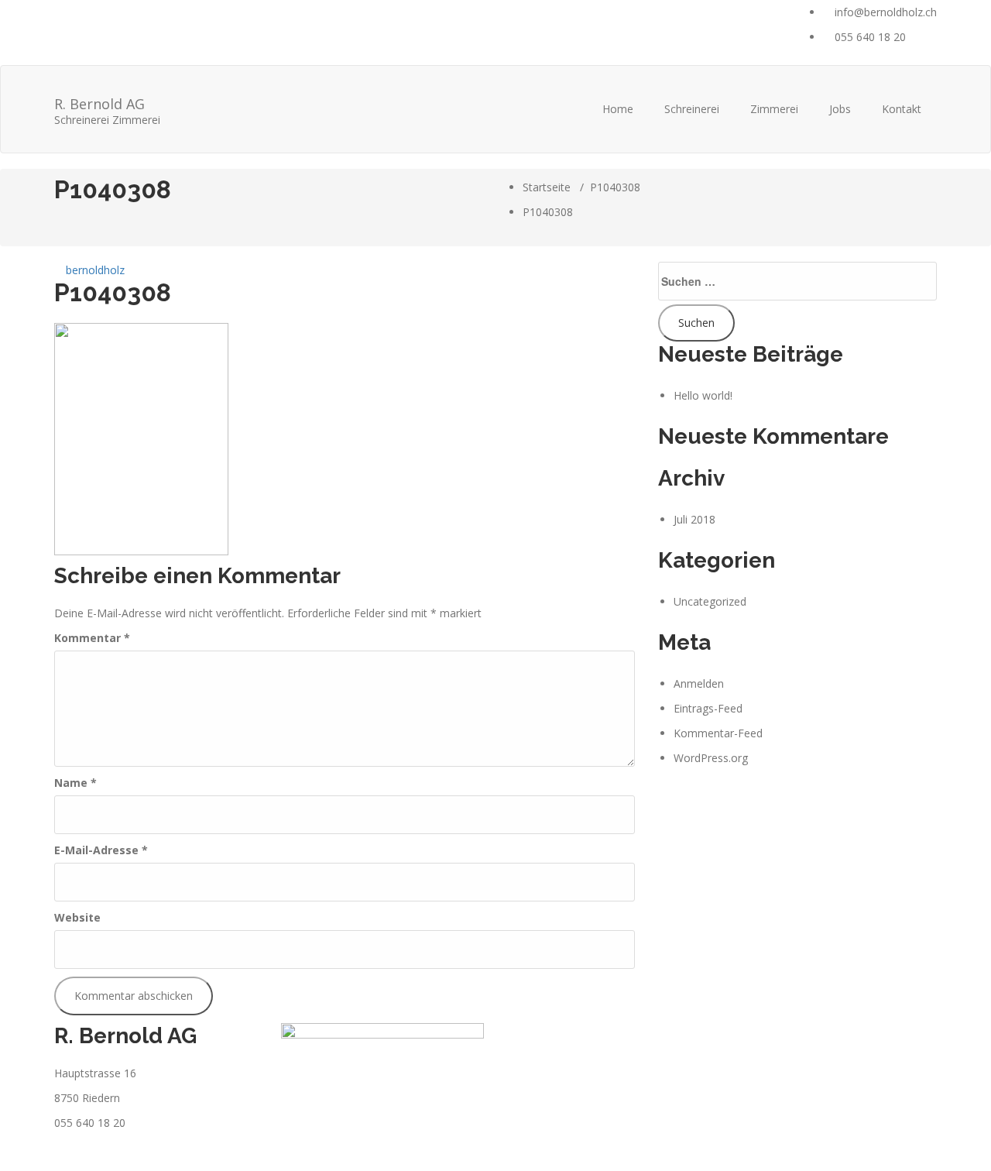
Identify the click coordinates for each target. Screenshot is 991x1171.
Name (75, 782)
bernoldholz (94, 270)
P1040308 (615, 187)
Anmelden (699, 683)
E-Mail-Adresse (101, 850)
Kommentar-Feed (718, 733)
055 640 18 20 (869, 36)
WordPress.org (711, 757)
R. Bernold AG (107, 108)
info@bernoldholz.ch (884, 12)
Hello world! (703, 395)
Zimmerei (774, 108)
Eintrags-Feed (708, 708)
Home (617, 108)
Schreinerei (691, 108)
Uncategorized (710, 601)
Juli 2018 (694, 519)
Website (77, 917)
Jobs (840, 108)
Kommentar (92, 637)
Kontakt (901, 108)
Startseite (547, 187)
